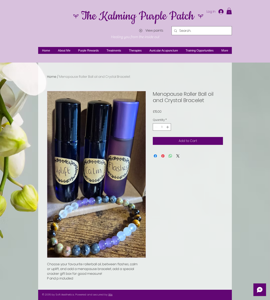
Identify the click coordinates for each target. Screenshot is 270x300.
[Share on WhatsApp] (170, 156)
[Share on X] (178, 156)
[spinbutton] (161, 127)
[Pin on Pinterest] (162, 156)
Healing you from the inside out (135, 37)
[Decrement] (155, 127)
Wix (110, 294)
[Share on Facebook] (155, 156)
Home (51, 76)
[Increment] (167, 127)
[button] (229, 11)
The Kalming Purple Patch (137, 16)
